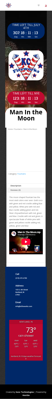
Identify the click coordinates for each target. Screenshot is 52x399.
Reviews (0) (16, 190)
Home (10, 129)
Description (16, 185)
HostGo (26, 395)
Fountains (18, 129)
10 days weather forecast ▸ (26, 357)
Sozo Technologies (25, 392)
